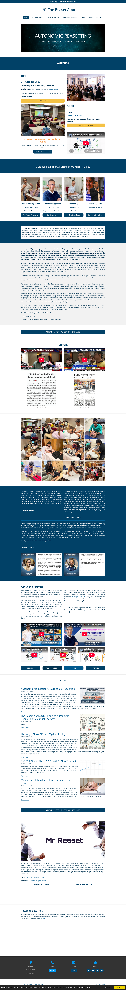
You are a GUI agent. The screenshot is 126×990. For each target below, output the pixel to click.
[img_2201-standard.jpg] (31, 470)
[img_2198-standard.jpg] (94, 449)
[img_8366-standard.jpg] (52, 449)
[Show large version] (41, 564)
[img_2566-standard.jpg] (52, 428)
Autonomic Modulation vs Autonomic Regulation (48, 688)
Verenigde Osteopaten (79, 597)
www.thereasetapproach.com (36, 881)
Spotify (42, 919)
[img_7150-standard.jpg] (73, 428)
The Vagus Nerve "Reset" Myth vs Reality (43, 734)
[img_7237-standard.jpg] (73, 470)
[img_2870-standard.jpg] (52, 470)
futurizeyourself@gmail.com (35, 877)
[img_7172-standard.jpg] (31, 449)
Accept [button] (119, 987)
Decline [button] (107, 987)
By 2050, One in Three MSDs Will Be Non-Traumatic (49, 761)
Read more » (25, 712)
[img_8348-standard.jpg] (94, 470)
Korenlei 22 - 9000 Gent (74, 116)
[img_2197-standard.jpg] (94, 428)
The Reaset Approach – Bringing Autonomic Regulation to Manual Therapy (45, 717)
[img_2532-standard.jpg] (31, 428)
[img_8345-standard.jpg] (73, 449)
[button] (60, 374)
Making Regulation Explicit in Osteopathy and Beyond (46, 781)
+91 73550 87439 (54, 89)
